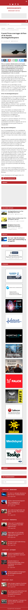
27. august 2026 (12, 505)
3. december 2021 (7, 41)
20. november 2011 (13, 227)
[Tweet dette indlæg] (5, 60)
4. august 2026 (12, 596)
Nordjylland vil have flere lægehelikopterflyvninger (14, 225)
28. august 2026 (12, 537)
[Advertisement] (15, 15)
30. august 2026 (12, 528)
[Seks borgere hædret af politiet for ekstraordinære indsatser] (4, 585)
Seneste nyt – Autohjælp (9, 549)
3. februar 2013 (12, 221)
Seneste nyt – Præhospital (9, 519)
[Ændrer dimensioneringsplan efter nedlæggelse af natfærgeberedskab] (4, 502)
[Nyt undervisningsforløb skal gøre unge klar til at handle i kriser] (4, 511)
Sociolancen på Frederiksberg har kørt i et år (16, 542)
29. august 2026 (12, 496)
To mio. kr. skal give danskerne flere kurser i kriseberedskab (17, 493)
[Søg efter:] (14, 24)
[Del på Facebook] (2, 60)
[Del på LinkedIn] (7, 60)
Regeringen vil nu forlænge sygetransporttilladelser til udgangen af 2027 (16, 534)
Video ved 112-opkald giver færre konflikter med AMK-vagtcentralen (16, 524)
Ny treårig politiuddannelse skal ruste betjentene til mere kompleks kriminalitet (17, 592)
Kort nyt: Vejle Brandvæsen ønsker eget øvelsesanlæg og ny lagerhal (17, 239)
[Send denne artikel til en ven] (11, 60)
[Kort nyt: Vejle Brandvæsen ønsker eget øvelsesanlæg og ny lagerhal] (4, 239)
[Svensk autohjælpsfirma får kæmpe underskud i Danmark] (4, 554)
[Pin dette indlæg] (9, 60)
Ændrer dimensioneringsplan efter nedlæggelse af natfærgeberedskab (16, 502)
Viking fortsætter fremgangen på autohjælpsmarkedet (17, 572)
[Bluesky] (12, 4)
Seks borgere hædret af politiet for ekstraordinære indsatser (17, 584)
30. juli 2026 (11, 603)
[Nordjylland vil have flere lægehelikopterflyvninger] (4, 226)
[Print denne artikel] (14, 60)
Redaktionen (15, 41)
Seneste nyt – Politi (7, 580)
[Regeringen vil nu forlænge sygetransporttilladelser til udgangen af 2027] (4, 534)
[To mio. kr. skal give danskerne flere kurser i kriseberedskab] (4, 494)
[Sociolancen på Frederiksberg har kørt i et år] (4, 543)
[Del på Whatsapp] (16, 60)
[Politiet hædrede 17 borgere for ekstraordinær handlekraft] (4, 601)
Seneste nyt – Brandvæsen (9, 489)
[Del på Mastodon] (18, 60)
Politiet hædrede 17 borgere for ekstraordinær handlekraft (17, 601)
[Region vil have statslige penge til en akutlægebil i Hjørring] (4, 219)
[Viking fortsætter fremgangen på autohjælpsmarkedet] (4, 573)
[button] (26, 1)
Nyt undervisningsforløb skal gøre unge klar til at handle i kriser (16, 511)
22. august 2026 (12, 545)
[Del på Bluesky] (23, 60)
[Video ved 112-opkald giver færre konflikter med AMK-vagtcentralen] (4, 524)
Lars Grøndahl (21, 221)
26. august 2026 (12, 586)
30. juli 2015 (11, 214)
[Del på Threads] (25, 60)
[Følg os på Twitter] (18, 4)
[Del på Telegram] (21, 60)
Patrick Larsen (19, 214)
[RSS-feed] (10, 4)
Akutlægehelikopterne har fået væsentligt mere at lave (15, 212)
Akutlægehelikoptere (10, 178)
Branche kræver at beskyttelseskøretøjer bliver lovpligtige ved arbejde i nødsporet (16, 563)
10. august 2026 (12, 556)
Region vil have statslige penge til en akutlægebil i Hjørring (17, 218)
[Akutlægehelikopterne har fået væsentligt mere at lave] (4, 213)
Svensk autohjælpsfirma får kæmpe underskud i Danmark (16, 554)
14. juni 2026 (11, 575)
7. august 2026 (12, 567)
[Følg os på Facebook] (15, 4)
